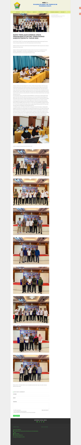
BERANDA (18, 12)
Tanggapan (15, 401)
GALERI (47, 12)
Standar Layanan (54, 12)
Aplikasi (62, 12)
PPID (23, 12)
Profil (28, 12)
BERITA (34, 12)
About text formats (45, 410)
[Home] (17, 5)
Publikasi (41, 12)
